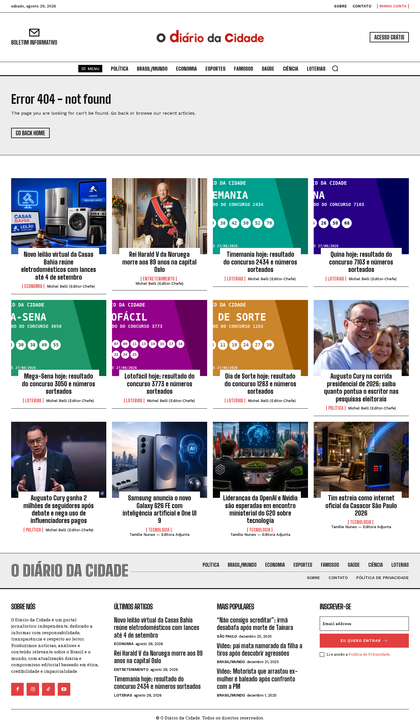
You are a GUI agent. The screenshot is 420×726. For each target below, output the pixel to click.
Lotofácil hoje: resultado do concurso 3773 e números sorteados (160, 383)
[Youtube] (64, 689)
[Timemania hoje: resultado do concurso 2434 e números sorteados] (260, 216)
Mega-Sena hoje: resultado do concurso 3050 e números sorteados (58, 383)
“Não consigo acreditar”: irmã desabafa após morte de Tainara (255, 623)
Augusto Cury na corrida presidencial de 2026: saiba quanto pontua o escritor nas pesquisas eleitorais (361, 387)
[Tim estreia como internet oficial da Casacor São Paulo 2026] (361, 460)
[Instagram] (33, 689)
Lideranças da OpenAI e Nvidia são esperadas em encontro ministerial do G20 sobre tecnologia (260, 509)
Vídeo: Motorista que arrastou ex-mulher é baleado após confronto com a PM (257, 678)
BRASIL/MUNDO (231, 662)
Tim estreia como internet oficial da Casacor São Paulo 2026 (361, 505)
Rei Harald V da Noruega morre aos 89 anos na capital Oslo (159, 261)
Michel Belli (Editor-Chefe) (71, 286)
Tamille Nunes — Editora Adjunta (159, 534)
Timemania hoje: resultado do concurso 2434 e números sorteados (260, 261)
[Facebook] (17, 689)
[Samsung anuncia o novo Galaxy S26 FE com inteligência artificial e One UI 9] (159, 460)
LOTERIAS (235, 279)
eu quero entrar (361, 641)
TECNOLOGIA (158, 530)
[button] (335, 68)
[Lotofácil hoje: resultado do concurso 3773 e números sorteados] (159, 338)
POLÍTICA (335, 408)
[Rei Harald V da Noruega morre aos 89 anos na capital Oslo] (159, 216)
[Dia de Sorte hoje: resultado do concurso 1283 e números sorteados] (260, 338)
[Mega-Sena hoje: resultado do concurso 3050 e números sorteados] (58, 338)
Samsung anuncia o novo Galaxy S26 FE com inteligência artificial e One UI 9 (160, 509)
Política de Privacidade (369, 654)
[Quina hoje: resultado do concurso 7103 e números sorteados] (361, 216)
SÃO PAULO (227, 636)
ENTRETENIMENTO (159, 279)
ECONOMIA (33, 286)
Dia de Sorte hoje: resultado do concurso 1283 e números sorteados (260, 383)
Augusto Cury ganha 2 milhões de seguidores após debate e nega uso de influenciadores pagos (58, 509)
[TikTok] (48, 689)
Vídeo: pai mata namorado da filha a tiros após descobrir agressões (259, 649)
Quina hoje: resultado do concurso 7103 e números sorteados (361, 261)
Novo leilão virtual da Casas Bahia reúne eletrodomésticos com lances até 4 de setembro (58, 265)
